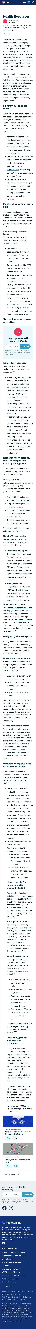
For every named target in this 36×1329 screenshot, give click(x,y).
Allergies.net (7, 1259)
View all (7, 1286)
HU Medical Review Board (22, 25)
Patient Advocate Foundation (19, 608)
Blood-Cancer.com (10, 1282)
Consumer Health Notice (11, 1294)
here (13, 322)
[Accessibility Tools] (24, 2)
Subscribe (25, 346)
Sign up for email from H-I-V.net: (18, 340)
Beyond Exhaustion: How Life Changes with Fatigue (18, 1133)
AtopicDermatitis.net (11, 1269)
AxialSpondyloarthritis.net (13, 1275)
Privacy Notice (22, 352)
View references (10, 1174)
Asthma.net (7, 1266)
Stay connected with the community (14, 1188)
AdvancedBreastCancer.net (14, 1252)
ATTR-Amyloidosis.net (12, 1272)
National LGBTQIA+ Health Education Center (19, 590)
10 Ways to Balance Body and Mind (18, 1160)
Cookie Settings (25, 1297)
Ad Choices (21, 1300)
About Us (5, 1291)
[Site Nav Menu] (33, 2)
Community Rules (8, 1300)
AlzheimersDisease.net (12, 1262)
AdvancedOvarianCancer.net (14, 1256)
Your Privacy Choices (10, 1297)
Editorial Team (14, 20)
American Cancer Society (17, 625)
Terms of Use (9, 355)
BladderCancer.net (10, 1279)
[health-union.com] (11, 1223)
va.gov (19, 531)
